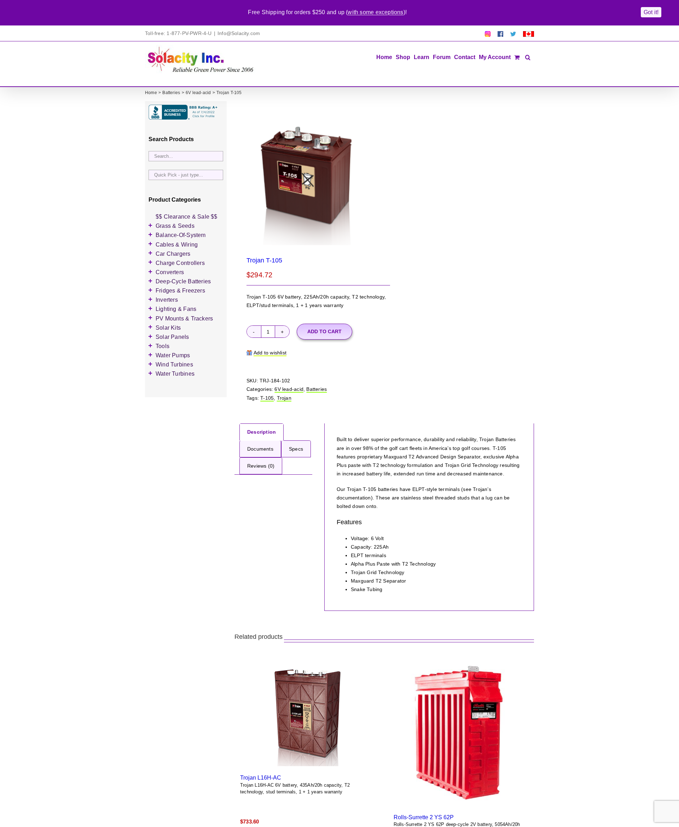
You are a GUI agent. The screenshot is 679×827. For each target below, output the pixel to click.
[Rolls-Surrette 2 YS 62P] (461, 733)
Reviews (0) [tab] (260, 466)
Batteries (316, 389)
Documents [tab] (260, 449)
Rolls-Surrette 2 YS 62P (424, 817)
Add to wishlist (270, 352)
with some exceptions (375, 12)
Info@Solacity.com (238, 33)
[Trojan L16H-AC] (308, 713)
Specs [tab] (296, 449)
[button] (527, 56)
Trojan (284, 398)
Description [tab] (261, 432)
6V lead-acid (288, 389)
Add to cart (324, 331)
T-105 (267, 398)
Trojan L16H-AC (260, 777)
